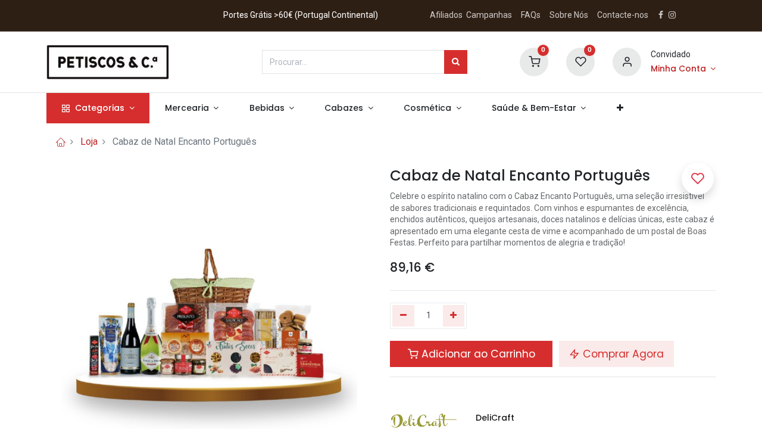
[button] (619, 108)
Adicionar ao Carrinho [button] (477, 354)
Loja (89, 141)
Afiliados (447, 15)
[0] (534, 61)
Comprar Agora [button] (622, 354)
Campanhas (489, 15)
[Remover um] (403, 316)
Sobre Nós (569, 15)
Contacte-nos (622, 15)
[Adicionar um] (454, 316)
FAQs (531, 15)
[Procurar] (455, 62)
